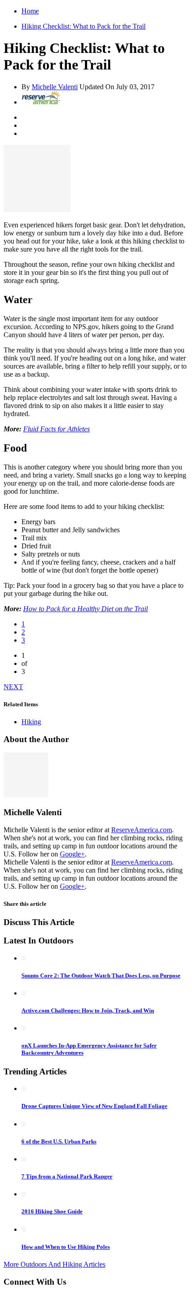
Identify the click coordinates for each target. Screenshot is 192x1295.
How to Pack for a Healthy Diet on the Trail (85, 609)
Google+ (72, 854)
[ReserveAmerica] (40, 102)
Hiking (31, 722)
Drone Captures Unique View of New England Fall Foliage (94, 1106)
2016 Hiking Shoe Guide (52, 1211)
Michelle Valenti (55, 87)
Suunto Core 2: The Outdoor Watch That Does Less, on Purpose (100, 975)
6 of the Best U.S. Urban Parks (58, 1141)
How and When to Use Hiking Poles (65, 1246)
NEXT (13, 687)
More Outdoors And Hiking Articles (54, 1264)
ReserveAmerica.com (141, 830)
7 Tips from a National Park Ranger (67, 1176)
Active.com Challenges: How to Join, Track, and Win (87, 1010)
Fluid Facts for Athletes (56, 429)
